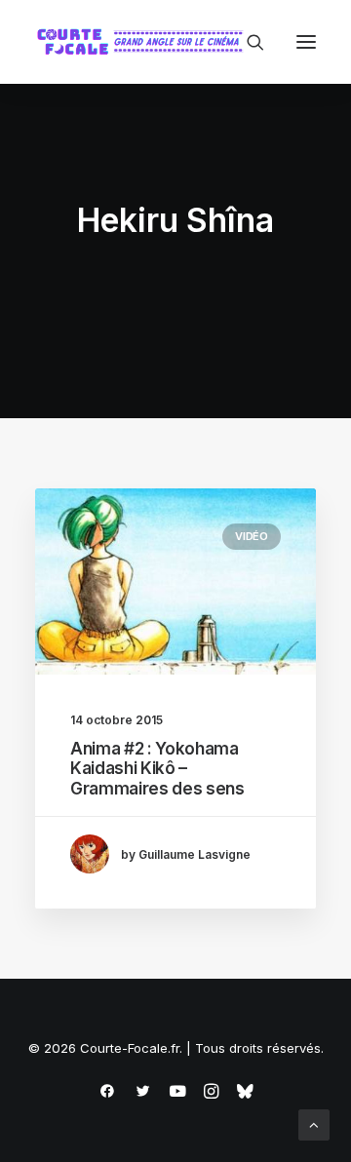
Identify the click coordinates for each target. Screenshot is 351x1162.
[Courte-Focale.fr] (144, 42)
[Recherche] (246, 42)
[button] (306, 42)
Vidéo (251, 536)
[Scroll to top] (314, 1123)
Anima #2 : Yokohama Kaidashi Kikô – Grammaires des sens (157, 768)
